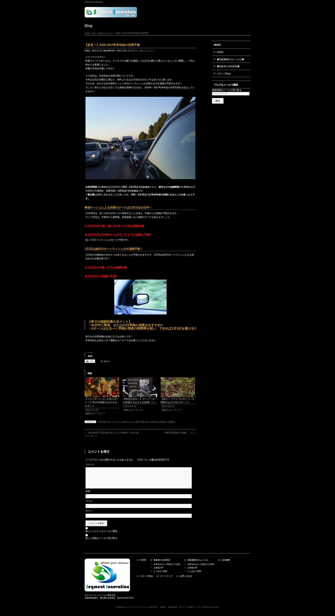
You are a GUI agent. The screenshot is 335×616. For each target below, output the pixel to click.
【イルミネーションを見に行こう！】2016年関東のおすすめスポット (102, 402)
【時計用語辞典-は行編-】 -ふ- (180, 432)
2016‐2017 (144, 422)
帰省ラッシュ (128, 422)
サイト (88, 510)
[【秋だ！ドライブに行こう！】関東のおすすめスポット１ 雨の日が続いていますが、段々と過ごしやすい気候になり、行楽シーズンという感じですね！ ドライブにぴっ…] (178, 387)
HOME (220, 52)
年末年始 (154, 422)
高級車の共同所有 (162, 560)
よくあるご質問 (161, 571)
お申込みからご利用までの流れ (167, 564)
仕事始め (162, 422)
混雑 (137, 422)
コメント (90, 464)
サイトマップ (166, 576)
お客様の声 (158, 568)
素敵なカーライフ (146, 51)
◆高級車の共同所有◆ (228, 66)
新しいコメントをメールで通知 (101, 531)
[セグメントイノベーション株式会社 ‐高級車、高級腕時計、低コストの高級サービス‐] (111, 13)
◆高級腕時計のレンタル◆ (230, 59)
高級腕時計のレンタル (198, 560)
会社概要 (226, 560)
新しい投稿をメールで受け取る (101, 538)
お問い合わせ (186, 576)
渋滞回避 (102, 422)
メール (89, 501)
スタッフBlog (223, 73)
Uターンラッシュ (114, 422)
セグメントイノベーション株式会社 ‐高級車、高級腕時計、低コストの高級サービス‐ (164, 607)
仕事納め (171, 422)
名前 (88, 491)
